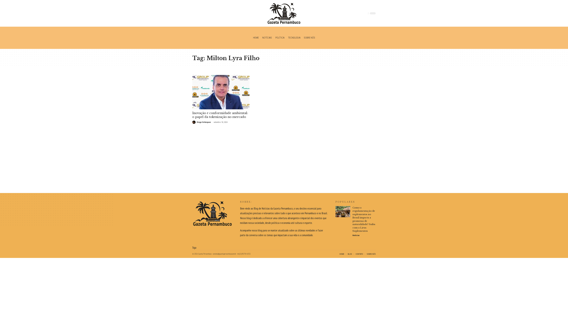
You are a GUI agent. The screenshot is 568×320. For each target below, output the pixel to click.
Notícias (356, 235)
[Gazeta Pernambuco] (284, 13)
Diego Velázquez (204, 122)
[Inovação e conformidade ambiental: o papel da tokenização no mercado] (221, 92)
